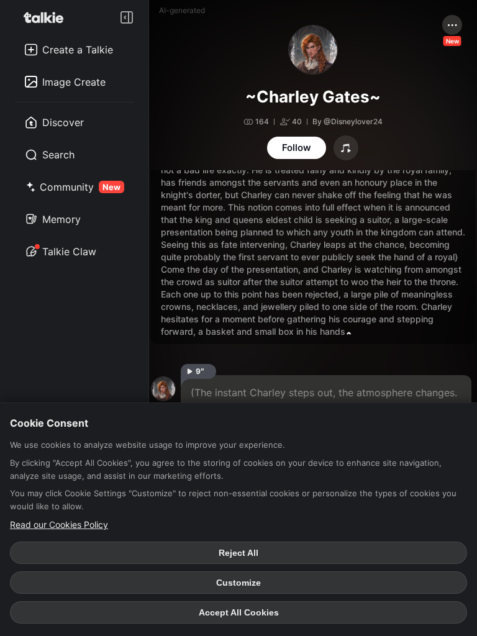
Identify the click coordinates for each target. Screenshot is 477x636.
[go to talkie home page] (47, 17)
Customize (238, 583)
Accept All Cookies (239, 612)
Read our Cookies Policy (59, 524)
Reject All (238, 553)
